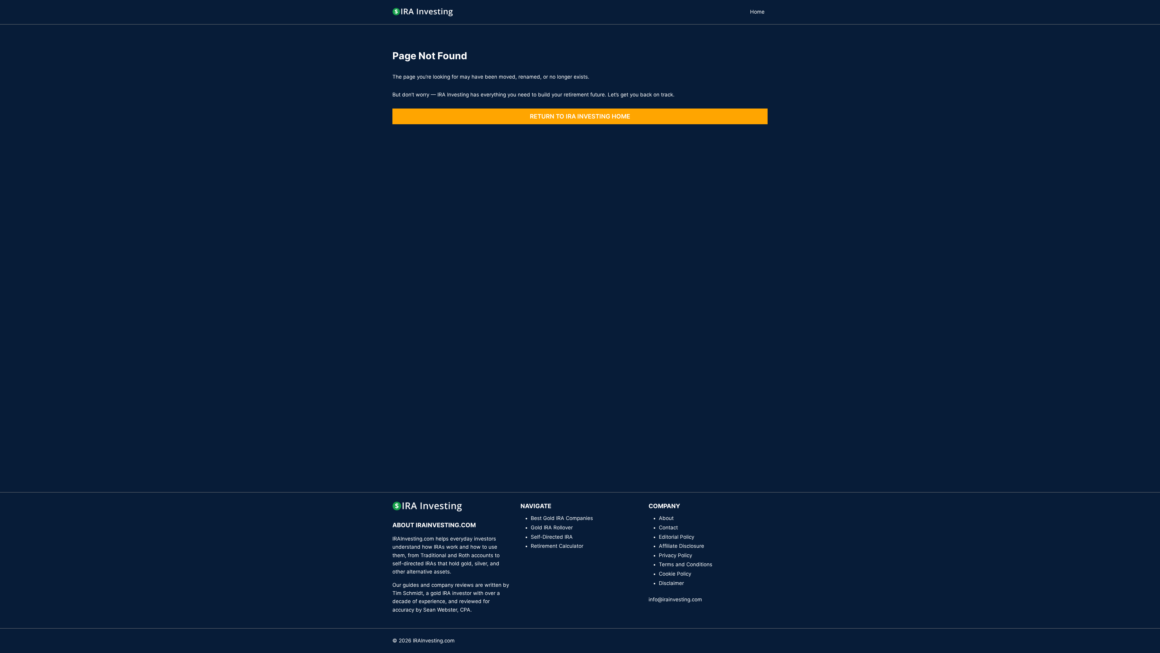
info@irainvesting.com (675, 599)
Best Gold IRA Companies (562, 518)
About (666, 518)
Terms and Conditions (685, 564)
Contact (668, 528)
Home (757, 12)
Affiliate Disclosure (681, 546)
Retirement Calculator (557, 546)
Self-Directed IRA (552, 537)
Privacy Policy (675, 555)
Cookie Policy (675, 574)
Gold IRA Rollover (552, 528)
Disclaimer (671, 583)
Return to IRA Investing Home (580, 116)
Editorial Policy (676, 537)
